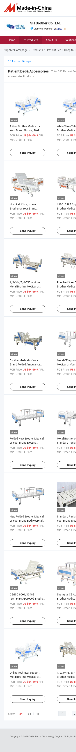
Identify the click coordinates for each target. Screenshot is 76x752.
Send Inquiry (27, 152)
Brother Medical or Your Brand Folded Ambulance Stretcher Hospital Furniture (26, 364)
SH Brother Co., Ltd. (45, 23)
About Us (51, 40)
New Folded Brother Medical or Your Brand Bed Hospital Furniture (27, 520)
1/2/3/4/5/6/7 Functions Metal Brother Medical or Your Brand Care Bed (25, 286)
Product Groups (21, 61)
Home (11, 40)
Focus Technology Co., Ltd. (49, 736)
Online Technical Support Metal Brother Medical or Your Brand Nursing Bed (25, 677)
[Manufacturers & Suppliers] (28, 7)
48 (37, 713)
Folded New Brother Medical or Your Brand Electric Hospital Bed (27, 443)
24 (21, 713)
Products (32, 40)
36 (29, 713)
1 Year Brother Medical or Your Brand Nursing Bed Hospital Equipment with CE (26, 130)
